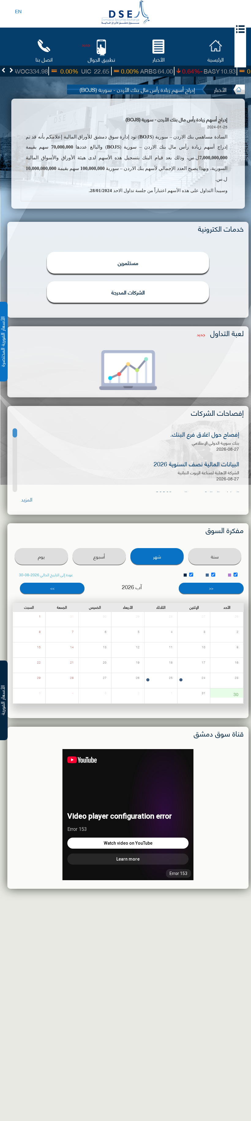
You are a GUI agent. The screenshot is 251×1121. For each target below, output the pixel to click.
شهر (157, 556)
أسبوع (99, 556)
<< (211, 588)
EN (18, 10)
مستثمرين (128, 262)
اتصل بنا (44, 59)
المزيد (26, 499)
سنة (215, 556)
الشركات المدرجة (128, 292)
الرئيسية (216, 59)
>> (52, 588)
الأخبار (158, 59)
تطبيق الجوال (101, 59)
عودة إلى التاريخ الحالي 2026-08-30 (46, 575)
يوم (41, 556)
